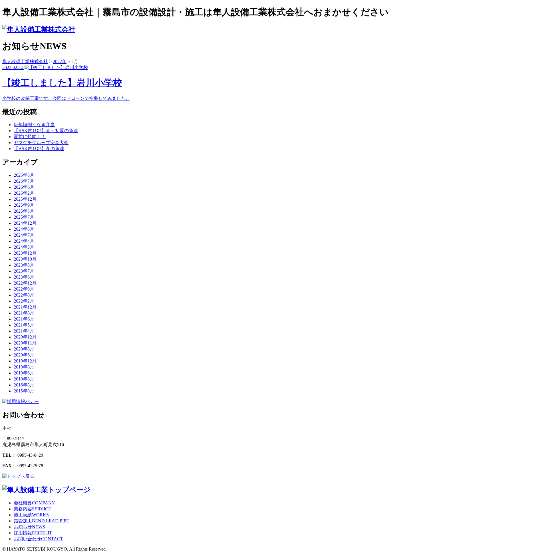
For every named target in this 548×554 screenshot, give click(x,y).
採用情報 (33, 532)
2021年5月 (24, 325)
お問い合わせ (38, 538)
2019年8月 (24, 366)
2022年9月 (24, 289)
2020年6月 (24, 354)
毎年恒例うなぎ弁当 (34, 124)
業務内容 (32, 508)
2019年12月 (25, 360)
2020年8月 (24, 348)
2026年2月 (24, 193)
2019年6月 (24, 372)
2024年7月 (24, 235)
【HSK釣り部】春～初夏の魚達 (46, 130)
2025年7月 (24, 217)
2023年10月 (25, 259)
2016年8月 (24, 384)
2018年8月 (24, 378)
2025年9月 (24, 205)
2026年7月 (24, 181)
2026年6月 (24, 187)
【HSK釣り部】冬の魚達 (39, 148)
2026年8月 (24, 175)
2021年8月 (24, 313)
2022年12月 (25, 283)
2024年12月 (25, 223)
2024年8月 (24, 229)
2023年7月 (24, 271)
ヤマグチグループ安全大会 (41, 142)
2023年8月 (24, 265)
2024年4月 (24, 241)
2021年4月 (24, 331)
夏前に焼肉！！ (30, 136)
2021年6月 (24, 319)
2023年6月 (24, 277)
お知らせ (29, 526)
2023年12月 (25, 253)
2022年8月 (24, 295)
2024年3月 (24, 247)
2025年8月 (24, 211)
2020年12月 (25, 337)
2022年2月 (24, 301)
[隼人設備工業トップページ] (46, 489)
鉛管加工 (41, 520)
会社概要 (34, 502)
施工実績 (31, 514)
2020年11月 (25, 343)
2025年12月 (25, 199)
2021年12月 (25, 307)
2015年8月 (24, 390)
